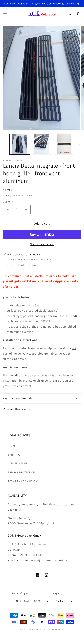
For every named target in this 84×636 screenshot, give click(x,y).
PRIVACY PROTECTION (21, 472)
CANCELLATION (17, 463)
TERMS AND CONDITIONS (23, 481)
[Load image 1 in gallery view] (20, 144)
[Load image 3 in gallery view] (64, 144)
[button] (5, 13)
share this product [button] (19, 409)
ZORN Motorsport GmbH (37, 629)
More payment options (42, 243)
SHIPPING (14, 454)
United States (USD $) (28, 601)
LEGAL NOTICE (17, 446)
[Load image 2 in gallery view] (42, 144)
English (60, 601)
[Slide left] (4, 145)
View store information (21, 265)
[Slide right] (79, 145)
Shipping (7, 195)
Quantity (8, 201)
